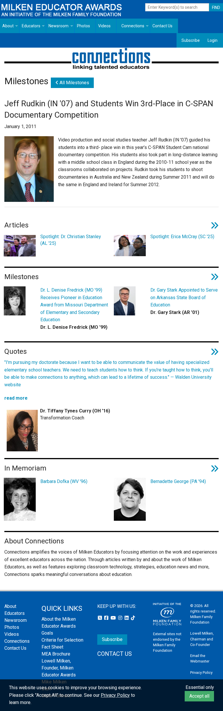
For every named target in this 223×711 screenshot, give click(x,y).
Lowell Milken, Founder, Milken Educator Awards (59, 668)
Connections (132, 26)
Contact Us (162, 26)
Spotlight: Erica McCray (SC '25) (182, 236)
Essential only (200, 687)
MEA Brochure (56, 654)
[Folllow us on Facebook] (107, 618)
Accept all (199, 696)
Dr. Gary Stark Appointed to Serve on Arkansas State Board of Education (184, 297)
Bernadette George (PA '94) (178, 481)
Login (212, 40)
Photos (83, 26)
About (8, 26)
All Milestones (73, 82)
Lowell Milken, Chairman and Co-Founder (202, 639)
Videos (104, 26)
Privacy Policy (201, 672)
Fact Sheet (52, 647)
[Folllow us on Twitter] (100, 618)
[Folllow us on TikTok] (133, 618)
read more (16, 398)
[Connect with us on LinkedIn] (127, 618)
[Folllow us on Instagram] (121, 618)
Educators (31, 26)
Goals (47, 633)
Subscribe (190, 40)
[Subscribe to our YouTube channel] (114, 618)
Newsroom (58, 26)
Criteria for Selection (62, 640)
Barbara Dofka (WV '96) (63, 481)
